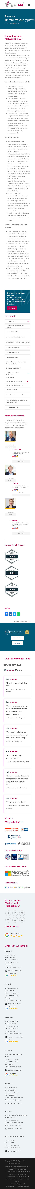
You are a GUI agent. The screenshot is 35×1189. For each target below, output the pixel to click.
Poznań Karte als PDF (14, 1004)
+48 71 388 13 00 (13, 960)
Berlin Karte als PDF (14, 1151)
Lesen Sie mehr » (17, 638)
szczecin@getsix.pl (15, 1067)
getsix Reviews (12, 664)
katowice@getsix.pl (15, 1100)
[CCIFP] (14, 840)
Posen (10, 514)
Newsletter (9, 1171)
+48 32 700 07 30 (13, 1092)
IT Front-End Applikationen (14, 385)
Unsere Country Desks (13, 347)
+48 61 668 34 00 (13, 993)
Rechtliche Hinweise (19, 1167)
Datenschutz (11, 1176)
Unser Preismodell (12, 358)
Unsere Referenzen (12, 407)
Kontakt (26, 1186)
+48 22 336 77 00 (13, 1026)
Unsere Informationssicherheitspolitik (18, 342)
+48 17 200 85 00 (13, 1120)
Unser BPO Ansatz (11, 390)
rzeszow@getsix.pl (15, 1125)
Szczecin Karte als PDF (15, 1070)
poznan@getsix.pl (15, 1000)
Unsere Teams (10, 321)
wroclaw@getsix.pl (15, 967)
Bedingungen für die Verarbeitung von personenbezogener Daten (17, 1179)
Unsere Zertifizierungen (13, 368)
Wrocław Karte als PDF (15, 970)
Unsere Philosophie (12, 332)
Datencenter (10, 378)
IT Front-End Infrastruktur (14, 381)
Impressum (9, 1167)
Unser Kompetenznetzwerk (14, 395)
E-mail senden (21, 461)
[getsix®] (14, 6)
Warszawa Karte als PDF (15, 1037)
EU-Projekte (19, 1186)
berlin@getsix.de (15, 1147)
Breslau (10, 480)
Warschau (10, 447)
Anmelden (12, 308)
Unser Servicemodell (12, 352)
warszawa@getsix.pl (16, 1033)
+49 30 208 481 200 (14, 1145)
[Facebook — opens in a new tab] (8, 913)
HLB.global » (17, 643)
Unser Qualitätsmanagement (15, 337)
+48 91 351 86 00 (13, 1059)
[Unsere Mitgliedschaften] (16, 832)
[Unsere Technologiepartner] (17, 875)
